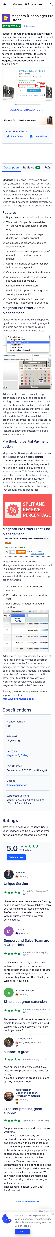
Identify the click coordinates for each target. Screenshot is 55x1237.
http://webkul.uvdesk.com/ (19, 698)
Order (24, 755)
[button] (3, 4)
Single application (16, 785)
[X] (16, 1103)
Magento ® (12, 755)
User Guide (41, 136)
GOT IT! (22, 1231)
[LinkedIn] (16, 1046)
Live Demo (17, 136)
